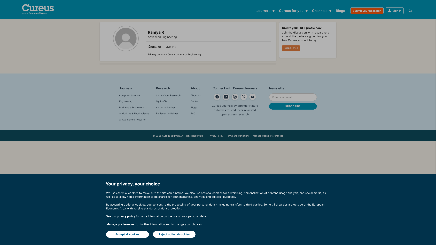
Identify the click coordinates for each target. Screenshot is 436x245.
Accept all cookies (127, 234)
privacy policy (126, 216)
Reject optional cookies (174, 234)
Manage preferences (120, 224)
